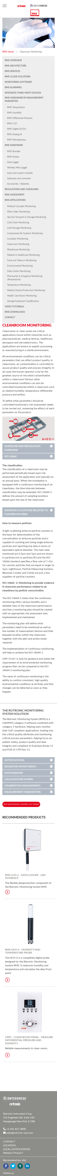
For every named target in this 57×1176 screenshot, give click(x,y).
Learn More (7, 892)
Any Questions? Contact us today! (21, 804)
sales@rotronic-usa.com (19, 1133)
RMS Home (8, 52)
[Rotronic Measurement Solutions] (15, 1101)
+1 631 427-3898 (16, 1129)
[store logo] (39, 5)
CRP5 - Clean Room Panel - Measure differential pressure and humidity (29, 1040)
